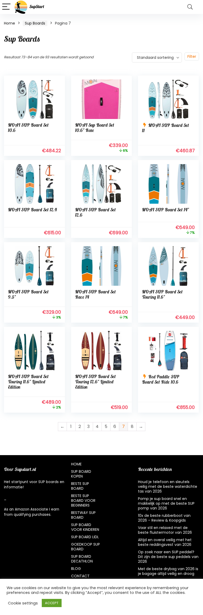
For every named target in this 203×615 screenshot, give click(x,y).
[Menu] (6, 7)
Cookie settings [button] (23, 603)
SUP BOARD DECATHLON (82, 559)
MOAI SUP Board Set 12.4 (32, 210)
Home (9, 23)
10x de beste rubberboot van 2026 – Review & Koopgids (164, 518)
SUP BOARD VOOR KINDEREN (85, 527)
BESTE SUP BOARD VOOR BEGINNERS (83, 500)
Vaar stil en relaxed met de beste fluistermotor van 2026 (165, 530)
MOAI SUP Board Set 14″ (165, 210)
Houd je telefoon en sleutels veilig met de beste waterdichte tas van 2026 (167, 486)
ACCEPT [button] (51, 603)
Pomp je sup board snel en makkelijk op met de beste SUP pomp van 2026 (166, 503)
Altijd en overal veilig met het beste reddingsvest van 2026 (165, 542)
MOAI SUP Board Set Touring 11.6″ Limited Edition (28, 382)
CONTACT (80, 576)
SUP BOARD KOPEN (81, 474)
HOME (76, 464)
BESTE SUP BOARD (80, 486)
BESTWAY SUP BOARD (83, 515)
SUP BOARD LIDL (85, 537)
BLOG (76, 568)
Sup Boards (35, 23)
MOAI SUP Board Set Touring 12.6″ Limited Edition (95, 382)
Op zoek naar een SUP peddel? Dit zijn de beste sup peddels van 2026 (168, 556)
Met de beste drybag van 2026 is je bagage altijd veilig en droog (168, 571)
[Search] (190, 7)
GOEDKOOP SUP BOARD (85, 547)
